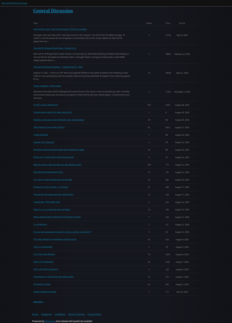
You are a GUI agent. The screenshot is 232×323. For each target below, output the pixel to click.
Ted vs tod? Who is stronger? (45, 269)
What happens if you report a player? (49, 127)
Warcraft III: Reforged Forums (14, 3)
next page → (39, 302)
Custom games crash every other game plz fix (52, 112)
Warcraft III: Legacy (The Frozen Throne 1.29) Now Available (60, 29)
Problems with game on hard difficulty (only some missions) (58, 120)
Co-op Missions (40, 224)
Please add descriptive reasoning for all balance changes (57, 217)
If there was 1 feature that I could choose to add (53, 157)
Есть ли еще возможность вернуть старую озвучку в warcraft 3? (62, 232)
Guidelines (60, 314)
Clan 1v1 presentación (42, 247)
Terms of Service (76, 314)
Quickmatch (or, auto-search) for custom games (53, 276)
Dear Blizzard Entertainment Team (48, 172)
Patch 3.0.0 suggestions (43, 262)
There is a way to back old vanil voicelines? (51, 209)
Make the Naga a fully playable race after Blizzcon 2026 (57, 164)
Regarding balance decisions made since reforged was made (58, 149)
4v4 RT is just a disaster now (45, 105)
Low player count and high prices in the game (52, 179)
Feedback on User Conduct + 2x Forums (50, 187)
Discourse (50, 321)
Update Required (40, 134)
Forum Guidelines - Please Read (47, 86)
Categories (46, 314)
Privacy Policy (94, 314)
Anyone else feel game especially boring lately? (53, 194)
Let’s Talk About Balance (44, 254)
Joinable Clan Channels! (43, 142)
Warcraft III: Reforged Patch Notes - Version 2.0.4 (54, 48)
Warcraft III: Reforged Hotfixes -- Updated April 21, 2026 (58, 67)
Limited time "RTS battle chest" (46, 202)
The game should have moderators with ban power (54, 239)
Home (35, 314)
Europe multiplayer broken (44, 291)
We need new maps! (42, 284)
